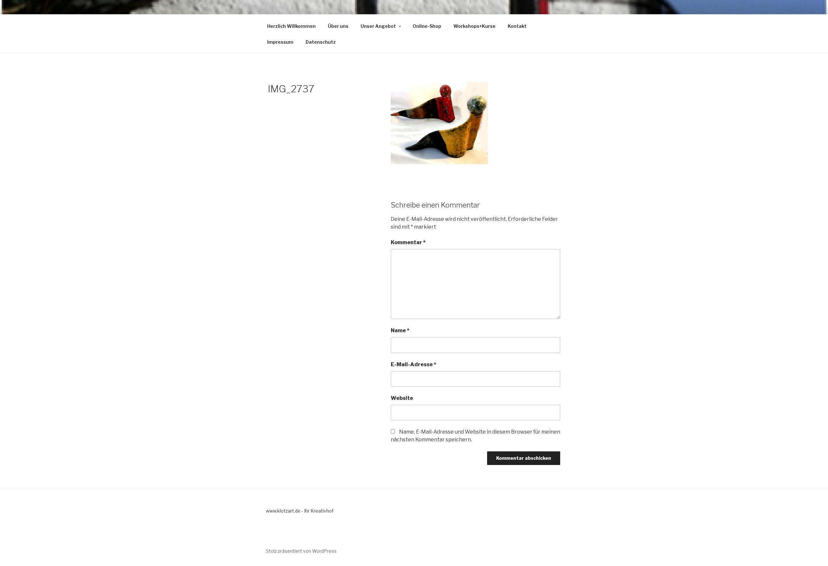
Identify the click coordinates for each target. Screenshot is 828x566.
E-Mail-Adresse (413, 364)
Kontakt (517, 26)
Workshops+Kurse (474, 26)
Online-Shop (427, 26)
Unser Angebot (378, 26)
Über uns (338, 26)
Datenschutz (321, 42)
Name (400, 330)
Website (402, 398)
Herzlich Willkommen (291, 26)
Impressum (280, 42)
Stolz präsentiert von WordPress (301, 551)
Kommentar (408, 242)
